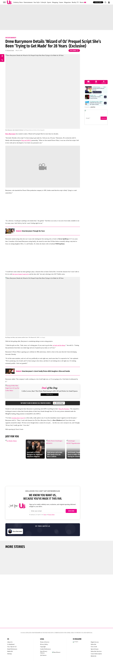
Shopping (55, 2)
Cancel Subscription (96, 653)
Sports (49, 2)
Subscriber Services (96, 651)
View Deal (49, 394)
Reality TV (75, 2)
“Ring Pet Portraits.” (64, 409)
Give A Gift (94, 646)
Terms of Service (44, 642)
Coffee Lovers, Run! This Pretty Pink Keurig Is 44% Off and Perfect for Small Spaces (50, 391)
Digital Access (95, 642)
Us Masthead (10, 644)
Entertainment (28, 2)
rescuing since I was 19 (18, 418)
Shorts (82, 2)
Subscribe (98, 2)
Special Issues (94, 649)
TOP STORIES (73, 50)
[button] (105, 2)
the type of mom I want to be (20, 274)
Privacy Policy (51, 514)
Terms (44, 514)
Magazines (67, 2)
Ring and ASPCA (26, 140)
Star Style (37, 2)
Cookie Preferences (45, 649)
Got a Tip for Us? (12, 646)
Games (61, 2)
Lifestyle (43, 2)
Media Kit (10, 651)
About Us (9, 642)
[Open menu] (4, 2)
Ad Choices (43, 655)
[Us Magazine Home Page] (9, 2)
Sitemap (9, 653)
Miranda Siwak (10, 50)
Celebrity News (18, 2)
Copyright (43, 646)
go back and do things (59, 345)
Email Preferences (12, 649)
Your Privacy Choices (43, 652)
